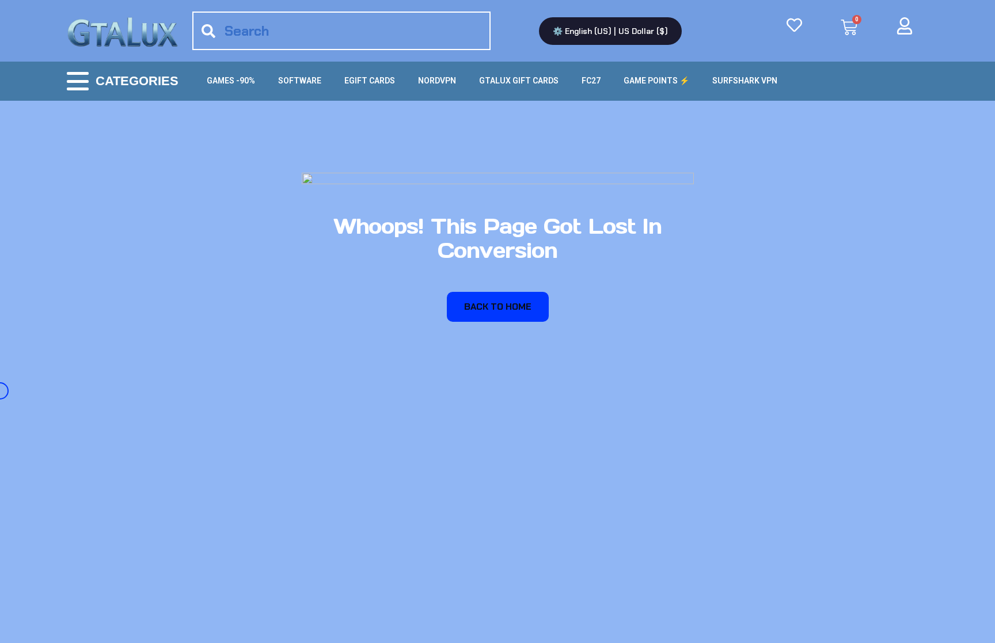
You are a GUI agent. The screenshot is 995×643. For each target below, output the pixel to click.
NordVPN (437, 80)
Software (299, 80)
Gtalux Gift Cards (519, 80)
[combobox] (341, 31)
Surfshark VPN (744, 80)
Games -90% (231, 80)
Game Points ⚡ (656, 80)
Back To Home (497, 306)
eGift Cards (369, 80)
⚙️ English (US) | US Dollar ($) (610, 31)
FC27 (591, 80)
